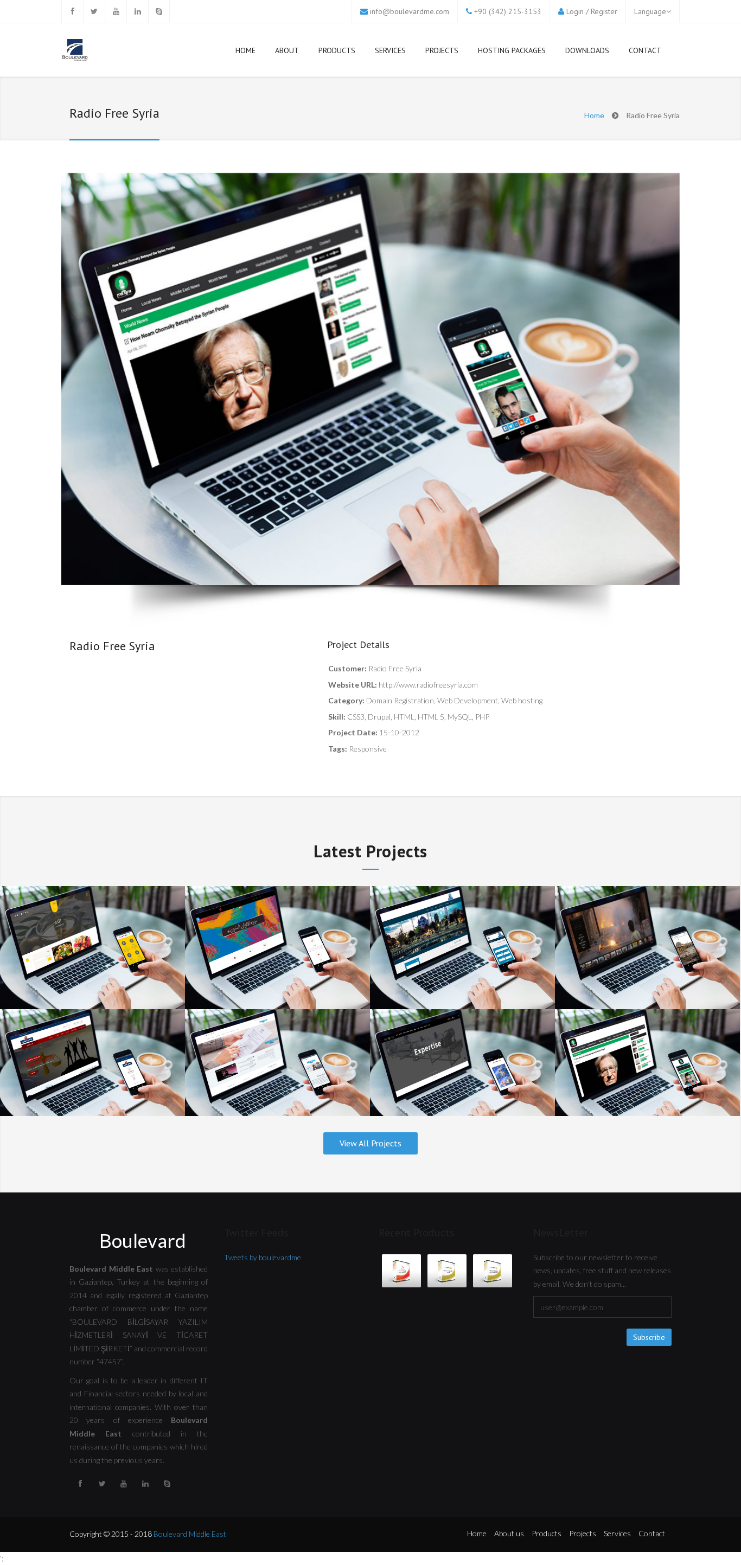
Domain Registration (400, 700)
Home (245, 50)
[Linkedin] (137, 11)
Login (575, 11)
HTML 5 (431, 716)
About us (509, 1533)
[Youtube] (115, 11)
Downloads (587, 50)
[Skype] (159, 11)
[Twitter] (94, 11)
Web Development (467, 700)
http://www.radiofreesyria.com (428, 684)
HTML (404, 716)
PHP (482, 716)
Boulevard (142, 1240)
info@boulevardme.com (409, 11)
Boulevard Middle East (190, 1533)
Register (604, 11)
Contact (645, 50)
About (287, 50)
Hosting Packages (512, 50)
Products (336, 50)
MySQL (460, 716)
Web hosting (521, 700)
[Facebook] (72, 11)
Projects (441, 50)
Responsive (368, 748)
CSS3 (356, 716)
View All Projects (370, 1143)
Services (390, 50)
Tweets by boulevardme (262, 1257)
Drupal (379, 716)
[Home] (75, 51)
